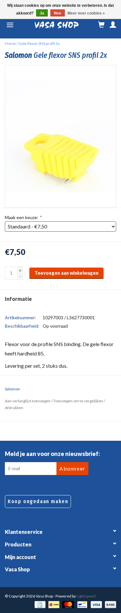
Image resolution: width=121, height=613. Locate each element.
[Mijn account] (113, 25)
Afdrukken (14, 407)
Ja (42, 13)
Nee (57, 13)
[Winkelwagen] (101, 25)
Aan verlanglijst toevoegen (28, 400)
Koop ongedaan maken (38, 501)
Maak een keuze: (23, 217)
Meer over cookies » (86, 13)
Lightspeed (86, 596)
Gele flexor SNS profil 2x (39, 43)
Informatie (18, 299)
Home (10, 43)
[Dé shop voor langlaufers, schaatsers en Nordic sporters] (57, 24)
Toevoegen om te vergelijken (78, 400)
